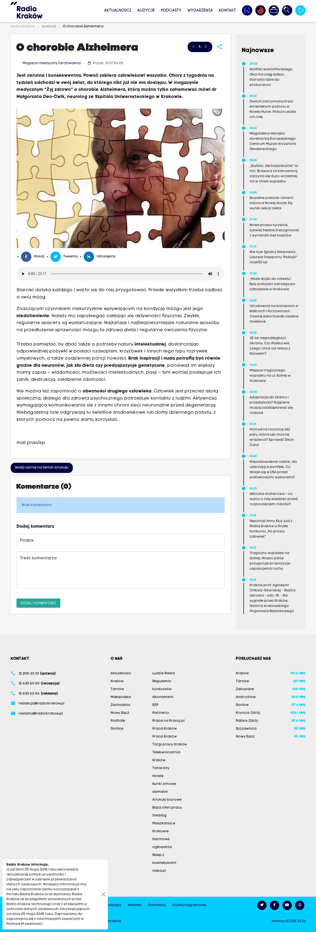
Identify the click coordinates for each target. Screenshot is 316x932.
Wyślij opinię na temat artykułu (41, 467)
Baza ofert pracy (167, 808)
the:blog (159, 815)
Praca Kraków (164, 729)
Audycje (146, 11)
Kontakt (227, 11)
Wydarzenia (200, 11)
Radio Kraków (23, 26)
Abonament (162, 697)
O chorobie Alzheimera (82, 26)
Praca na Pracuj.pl (168, 721)
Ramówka (157, 905)
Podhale (118, 721)
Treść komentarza (38, 558)
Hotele (157, 776)
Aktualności (117, 11)
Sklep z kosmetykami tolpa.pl (164, 863)
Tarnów (117, 689)
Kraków (117, 681)
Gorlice (117, 729)
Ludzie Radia (163, 673)
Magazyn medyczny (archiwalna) (51, 63)
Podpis (27, 541)
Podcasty (171, 11)
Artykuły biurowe (166, 800)
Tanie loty (160, 768)
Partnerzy (160, 713)
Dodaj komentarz (38, 603)
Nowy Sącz (120, 713)
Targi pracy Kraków (169, 744)
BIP (155, 705)
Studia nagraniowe (189, 905)
